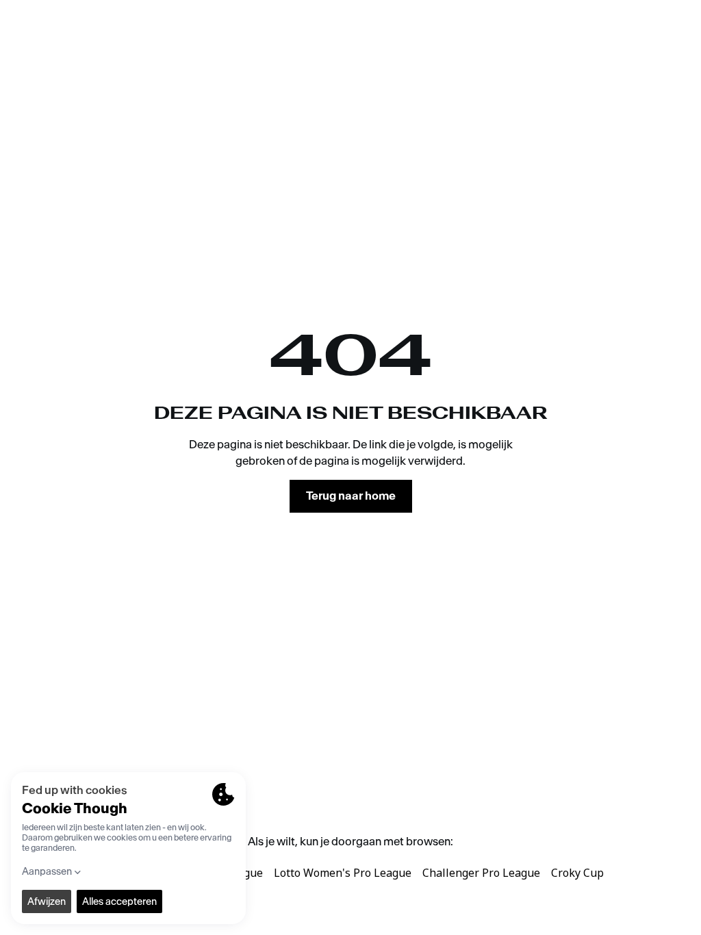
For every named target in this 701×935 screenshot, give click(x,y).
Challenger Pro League (481, 873)
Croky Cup (577, 873)
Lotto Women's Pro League (342, 873)
